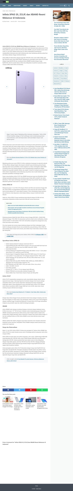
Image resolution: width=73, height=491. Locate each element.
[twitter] (19, 390)
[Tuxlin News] (7, 1)
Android (55, 68)
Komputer (56, 75)
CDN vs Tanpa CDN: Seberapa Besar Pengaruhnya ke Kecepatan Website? (62, 125)
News (9, 5)
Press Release (64, 78)
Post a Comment (21, 21)
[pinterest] (30, 390)
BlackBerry (61, 68)
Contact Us (45, 5)
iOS (54, 73)
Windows (67, 81)
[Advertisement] (25, 34)
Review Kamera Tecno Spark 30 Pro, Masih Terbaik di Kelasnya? (61, 116)
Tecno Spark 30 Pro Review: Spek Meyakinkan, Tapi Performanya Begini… (61, 111)
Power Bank (56, 78)
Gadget (25, 5)
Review (38, 5)
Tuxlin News (38, 488)
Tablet (31, 5)
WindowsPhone (57, 83)
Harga (65, 70)
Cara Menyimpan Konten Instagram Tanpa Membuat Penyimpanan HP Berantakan (62, 105)
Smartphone (17, 5)
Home (4, 5)
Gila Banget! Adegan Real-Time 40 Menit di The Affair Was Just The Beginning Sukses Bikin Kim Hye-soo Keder (61, 173)
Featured (56, 70)
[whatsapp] (42, 390)
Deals (66, 68)
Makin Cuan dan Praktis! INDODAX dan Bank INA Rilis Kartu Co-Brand (23, 205)
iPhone (58, 73)
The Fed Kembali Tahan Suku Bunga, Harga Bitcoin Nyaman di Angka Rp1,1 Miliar (61, 24)
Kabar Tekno (64, 73)
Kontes (61, 75)
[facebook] (8, 390)
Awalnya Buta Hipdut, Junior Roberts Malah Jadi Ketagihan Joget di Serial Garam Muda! (62, 195)
